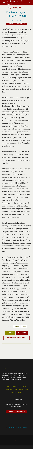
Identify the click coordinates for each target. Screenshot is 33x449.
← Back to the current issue (16, 338)
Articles (14, 387)
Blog (19, 387)
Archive (24, 387)
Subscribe (22, 333)
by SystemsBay (17, 440)
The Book (21, 8)
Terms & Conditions (16, 392)
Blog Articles (12, 8)
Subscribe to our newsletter (17, 23)
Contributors (8, 389)
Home (8, 387)
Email (24, 326)
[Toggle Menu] (4, 2)
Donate (10, 333)
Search (21, 389)
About (15, 389)
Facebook (16, 326)
